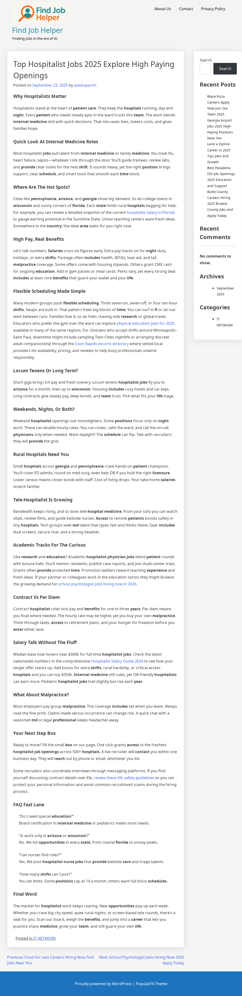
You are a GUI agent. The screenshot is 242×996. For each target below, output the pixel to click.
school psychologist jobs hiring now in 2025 (97, 584)
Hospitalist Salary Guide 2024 (117, 661)
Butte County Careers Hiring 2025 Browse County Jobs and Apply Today (220, 203)
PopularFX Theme (151, 983)
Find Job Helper (37, 30)
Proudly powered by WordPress (104, 983)
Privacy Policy (213, 8)
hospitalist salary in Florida (151, 212)
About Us (163, 8)
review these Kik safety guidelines (124, 777)
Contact (186, 8)
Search (206, 60)
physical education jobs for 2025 (145, 323)
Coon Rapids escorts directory (102, 343)
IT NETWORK (44, 938)
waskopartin (85, 85)
